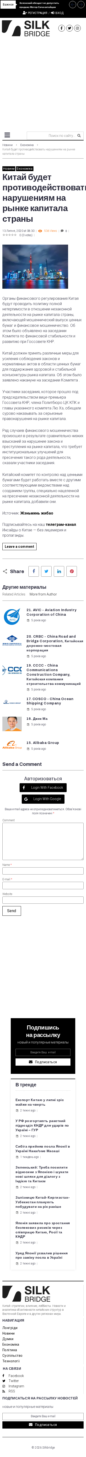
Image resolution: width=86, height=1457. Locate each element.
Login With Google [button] (47, 799)
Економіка (27, 145)
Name (7, 865)
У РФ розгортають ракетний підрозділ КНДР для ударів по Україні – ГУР (42, 1125)
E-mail (7, 879)
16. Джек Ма (37, 719)
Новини (7, 145)
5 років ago (38, 620)
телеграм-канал (61, 524)
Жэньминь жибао (37, 513)
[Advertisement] (43, 82)
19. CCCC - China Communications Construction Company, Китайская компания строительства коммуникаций (54, 675)
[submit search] (79, 135)
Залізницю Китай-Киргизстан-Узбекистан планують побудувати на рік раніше (43, 1202)
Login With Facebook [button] (47, 787)
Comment (8, 820)
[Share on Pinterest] (71, 571)
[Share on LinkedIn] (59, 571)
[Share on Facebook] (33, 571)
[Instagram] (77, 28)
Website (7, 894)
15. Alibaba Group (43, 743)
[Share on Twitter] (46, 571)
